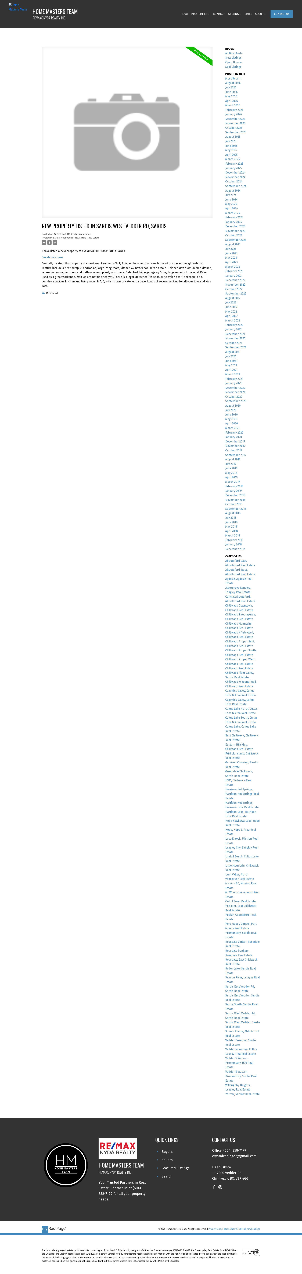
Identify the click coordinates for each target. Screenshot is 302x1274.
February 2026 (234, 110)
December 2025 (235, 118)
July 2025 (230, 141)
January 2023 (233, 275)
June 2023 (231, 253)
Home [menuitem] (184, 14)
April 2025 (231, 154)
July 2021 (230, 356)
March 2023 (232, 266)
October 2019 (233, 450)
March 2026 (232, 105)
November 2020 (235, 392)
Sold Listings (233, 66)
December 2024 (235, 172)
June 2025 (231, 145)
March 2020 (232, 428)
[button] (282, 14)
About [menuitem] (259, 14)
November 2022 (235, 284)
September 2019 (235, 455)
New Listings (233, 57)
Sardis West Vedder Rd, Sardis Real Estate (76, 237)
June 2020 (231, 414)
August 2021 (232, 352)
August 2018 (232, 513)
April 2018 (231, 531)
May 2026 (231, 96)
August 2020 (233, 405)
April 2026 (231, 101)
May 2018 (231, 526)
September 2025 (235, 132)
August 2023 (232, 244)
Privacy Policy (215, 1229)
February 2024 (234, 217)
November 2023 (235, 231)
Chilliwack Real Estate (239, 668)
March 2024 (232, 213)
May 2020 (231, 419)
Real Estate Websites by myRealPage (242, 1229)
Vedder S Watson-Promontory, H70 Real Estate (239, 1063)
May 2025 (231, 150)
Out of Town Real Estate (240, 901)
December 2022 (235, 280)
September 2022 (235, 293)
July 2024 (230, 195)
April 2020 (231, 423)
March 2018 (232, 535)
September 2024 (235, 186)
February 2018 (234, 540)
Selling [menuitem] (233, 14)
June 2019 (231, 468)
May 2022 (231, 311)
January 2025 (233, 168)
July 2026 (230, 87)
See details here (52, 257)
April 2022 (231, 316)
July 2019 (230, 464)
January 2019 (233, 490)
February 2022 (234, 325)
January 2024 (233, 222)
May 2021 (231, 365)
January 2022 (233, 329)
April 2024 (231, 208)
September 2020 (235, 401)
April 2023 (231, 262)
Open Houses (233, 62)
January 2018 (233, 544)
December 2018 (235, 495)
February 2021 (234, 378)
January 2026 (233, 114)
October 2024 (233, 181)
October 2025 (233, 127)
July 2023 (230, 248)
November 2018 (235, 499)
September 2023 (235, 239)
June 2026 (231, 92)
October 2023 (233, 235)
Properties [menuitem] (199, 14)
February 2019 (234, 486)
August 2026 (233, 83)
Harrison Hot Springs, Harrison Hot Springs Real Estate (242, 794)
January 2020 (233, 437)
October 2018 (233, 504)
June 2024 (231, 199)
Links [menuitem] (248, 14)
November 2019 (235, 446)
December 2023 (235, 226)
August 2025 (232, 136)
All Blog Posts (233, 53)
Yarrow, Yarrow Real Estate (242, 1094)
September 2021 (235, 347)
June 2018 (231, 522)
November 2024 (235, 177)
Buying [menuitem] (218, 14)
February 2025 (234, 163)
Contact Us (282, 14)
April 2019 (231, 477)
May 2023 (231, 257)
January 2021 (233, 383)
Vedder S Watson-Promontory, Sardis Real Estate (241, 1076)
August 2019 (232, 459)
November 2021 (235, 338)
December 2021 (235, 334)
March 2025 (232, 159)
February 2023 (234, 271)
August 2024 (233, 190)
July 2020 (230, 410)
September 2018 (235, 508)
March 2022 (232, 320)
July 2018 (230, 517)
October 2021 (233, 343)
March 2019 (232, 481)
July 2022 (230, 302)
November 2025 (235, 123)
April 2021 (231, 369)
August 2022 (232, 298)
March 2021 (232, 374)
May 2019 (231, 473)
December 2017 (235, 549)
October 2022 (233, 289)
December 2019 (235, 441)
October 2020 (233, 396)
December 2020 (235, 387)
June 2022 (231, 307)
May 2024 (231, 204)
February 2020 (234, 432)
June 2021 (231, 360)
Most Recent (233, 78)
